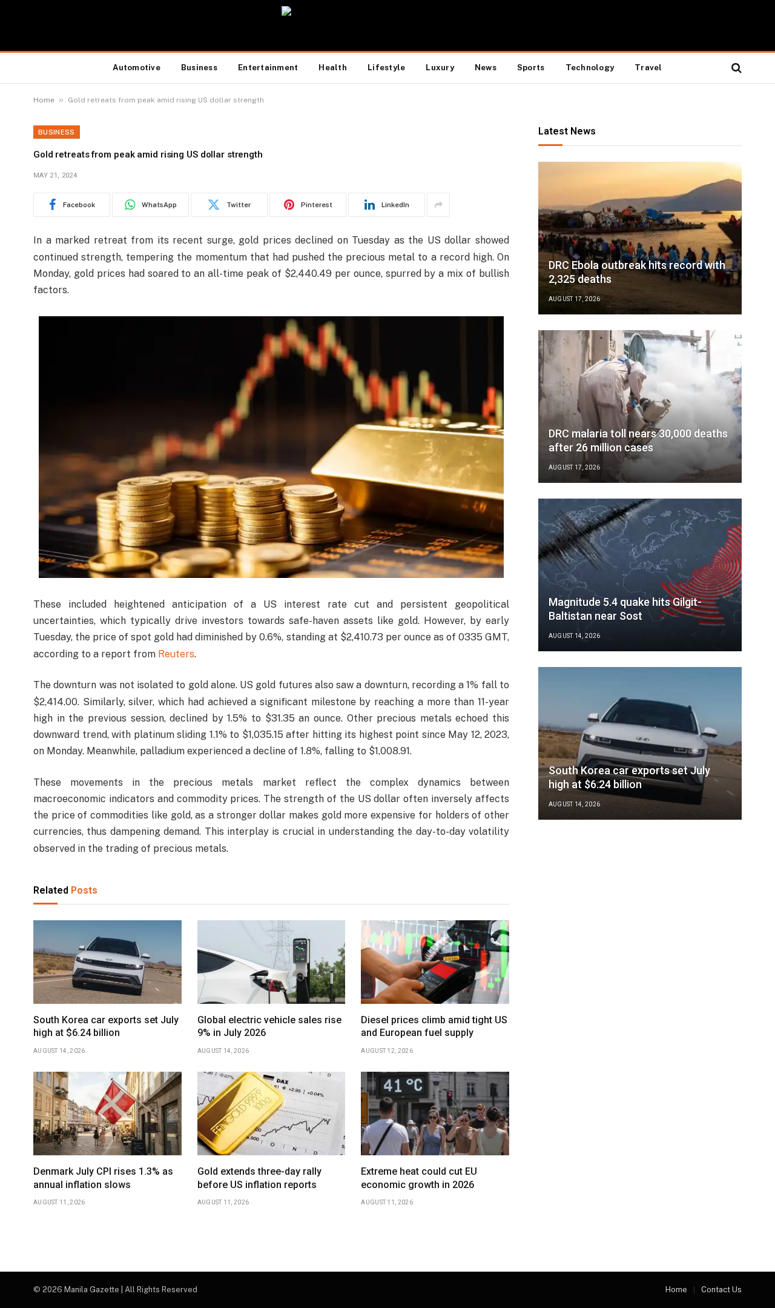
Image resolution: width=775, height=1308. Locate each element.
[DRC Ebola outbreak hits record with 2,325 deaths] (640, 238)
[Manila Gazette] (388, 25)
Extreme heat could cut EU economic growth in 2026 (419, 1178)
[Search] (735, 68)
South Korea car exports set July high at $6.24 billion (106, 1026)
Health (332, 67)
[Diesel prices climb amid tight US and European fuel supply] (435, 962)
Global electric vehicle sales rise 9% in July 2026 (269, 1026)
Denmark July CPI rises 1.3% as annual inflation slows (103, 1178)
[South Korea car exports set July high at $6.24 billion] (107, 962)
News (485, 67)
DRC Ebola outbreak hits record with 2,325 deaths (637, 272)
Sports (531, 67)
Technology (590, 67)
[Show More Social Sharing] (438, 205)
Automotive (136, 67)
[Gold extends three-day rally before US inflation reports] (271, 1113)
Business (199, 67)
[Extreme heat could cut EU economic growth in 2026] (435, 1113)
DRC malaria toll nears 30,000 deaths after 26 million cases (638, 440)
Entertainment (268, 67)
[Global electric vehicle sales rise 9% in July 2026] (271, 962)
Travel (648, 67)
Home (43, 100)
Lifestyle (386, 67)
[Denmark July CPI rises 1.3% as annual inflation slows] (107, 1113)
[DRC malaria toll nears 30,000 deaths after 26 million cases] (640, 406)
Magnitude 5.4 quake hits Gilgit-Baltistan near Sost (625, 609)
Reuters (176, 654)
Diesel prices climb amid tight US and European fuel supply (434, 1026)
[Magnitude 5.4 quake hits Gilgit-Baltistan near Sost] (640, 575)
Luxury (440, 67)
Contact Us (721, 1289)
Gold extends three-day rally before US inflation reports (259, 1178)
